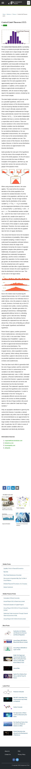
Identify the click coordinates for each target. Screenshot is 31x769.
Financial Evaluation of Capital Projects (14, 604)
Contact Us (8, 754)
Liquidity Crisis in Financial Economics (13, 568)
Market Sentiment (8, 587)
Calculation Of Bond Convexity (11, 598)
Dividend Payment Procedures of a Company (15, 583)
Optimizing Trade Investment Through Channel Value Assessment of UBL (16, 614)
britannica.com (9, 443)
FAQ (19, 751)
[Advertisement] (15, 468)
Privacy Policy (21, 754)
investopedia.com (10, 445)
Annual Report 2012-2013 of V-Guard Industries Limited (16, 609)
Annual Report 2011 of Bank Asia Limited (14, 601)
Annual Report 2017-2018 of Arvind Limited (15, 619)
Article (5, 25)
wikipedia (7, 448)
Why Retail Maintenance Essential (12, 575)
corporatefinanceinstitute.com (13, 440)
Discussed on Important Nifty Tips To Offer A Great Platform (15, 579)
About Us (7, 751)
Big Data (6, 571)
